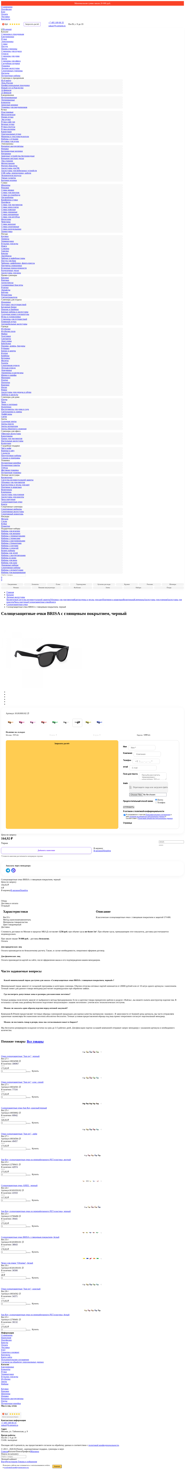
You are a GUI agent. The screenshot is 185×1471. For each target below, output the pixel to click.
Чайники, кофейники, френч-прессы (18, 263)
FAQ (3, 1350)
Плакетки (5, 526)
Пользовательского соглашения (158, 815)
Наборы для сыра (9, 563)
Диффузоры (6, 414)
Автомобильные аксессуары (14, 324)
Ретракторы (6, 295)
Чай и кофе (6, 448)
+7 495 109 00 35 (56, 22)
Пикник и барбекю (10, 309)
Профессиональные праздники (15, 85)
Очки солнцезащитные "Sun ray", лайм (19, 1134)
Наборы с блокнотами (11, 543)
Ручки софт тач (8, 122)
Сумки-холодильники (11, 229)
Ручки (58, 584)
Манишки (5, 377)
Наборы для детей (9, 553)
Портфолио (6, 9)
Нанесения (6, 1338)
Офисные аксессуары (11, 433)
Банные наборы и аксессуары (14, 312)
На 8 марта (6, 80)
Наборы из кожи (8, 558)
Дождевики (6, 370)
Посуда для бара (8, 261)
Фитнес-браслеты (9, 166)
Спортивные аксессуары (12, 511)
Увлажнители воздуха (11, 175)
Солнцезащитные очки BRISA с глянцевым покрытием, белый (30, 1237)
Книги (4, 504)
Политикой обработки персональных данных (155, 818)
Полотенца (6, 407)
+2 (101, 1052)
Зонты (108, 588)
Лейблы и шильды (9, 394)
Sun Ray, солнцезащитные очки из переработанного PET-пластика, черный (36, 1211)
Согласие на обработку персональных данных (22, 1362)
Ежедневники (12, 584)
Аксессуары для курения (12, 494)
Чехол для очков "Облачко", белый (17, 1263)
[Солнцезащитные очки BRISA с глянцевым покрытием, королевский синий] (99, 723)
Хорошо (57, 1466)
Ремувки (5, 280)
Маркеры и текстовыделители (15, 136)
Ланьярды (5, 290)
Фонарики (6, 302)
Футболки (5, 329)
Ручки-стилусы (8, 127)
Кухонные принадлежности (14, 268)
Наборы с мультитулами (12, 570)
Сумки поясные (8, 209)
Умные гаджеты (8, 178)
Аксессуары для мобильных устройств (19, 170)
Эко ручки (6, 119)
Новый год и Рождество (12, 88)
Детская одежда (8, 368)
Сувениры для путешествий (14, 319)
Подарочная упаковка (11, 472)
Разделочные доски (10, 270)
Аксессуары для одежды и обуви (16, 392)
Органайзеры (7, 197)
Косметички (6, 477)
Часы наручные (8, 499)
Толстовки (6, 336)
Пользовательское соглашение (15, 1359)
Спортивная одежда (10, 365)
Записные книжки (9, 105)
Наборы (138, 588)
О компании (6, 7)
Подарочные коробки (11, 463)
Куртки (4, 353)
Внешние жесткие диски (12, 158)
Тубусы (4, 468)
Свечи (4, 416)
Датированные (8, 100)
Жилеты (5, 360)
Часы (3, 402)
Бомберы (5, 355)
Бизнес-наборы (8, 550)
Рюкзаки (5, 187)
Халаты (4, 363)
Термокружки (7, 241)
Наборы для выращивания (13, 572)
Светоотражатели (9, 297)
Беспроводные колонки (12, 151)
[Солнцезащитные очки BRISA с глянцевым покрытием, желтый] (88, 723)
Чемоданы (6, 222)
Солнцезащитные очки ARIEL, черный (19, 1185)
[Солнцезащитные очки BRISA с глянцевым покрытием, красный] (44, 723)
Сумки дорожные (9, 212)
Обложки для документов (13, 482)
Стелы (4, 521)
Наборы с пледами (9, 545)
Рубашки (5, 348)
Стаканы (5, 248)
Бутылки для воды (9, 243)
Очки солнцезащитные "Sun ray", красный (20, 1289)
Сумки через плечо (10, 207)
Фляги (4, 246)
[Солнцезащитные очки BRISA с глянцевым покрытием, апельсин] (11, 723)
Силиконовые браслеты (12, 285)
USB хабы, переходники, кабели (16, 173)
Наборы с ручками (9, 139)
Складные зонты (9, 421)
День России (7, 83)
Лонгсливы (6, 341)
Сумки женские (8, 224)
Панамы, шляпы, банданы (13, 346)
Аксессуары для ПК (10, 168)
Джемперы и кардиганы (12, 373)
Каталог (10, 595)
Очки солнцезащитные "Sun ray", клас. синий (22, 1082)
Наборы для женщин (10, 533)
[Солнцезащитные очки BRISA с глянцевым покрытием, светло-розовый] (33, 723)
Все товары (35, 1041)
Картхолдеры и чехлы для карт (15, 485)
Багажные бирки (9, 307)
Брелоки (5, 278)
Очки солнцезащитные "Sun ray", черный (20, 1056)
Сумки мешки (7, 190)
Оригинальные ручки (11, 134)
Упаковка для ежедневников (14, 107)
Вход (3, 1461)
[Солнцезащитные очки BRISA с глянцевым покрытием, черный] (77, 723)
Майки (4, 334)
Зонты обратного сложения (13, 429)
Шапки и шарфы (9, 375)
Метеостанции (8, 163)
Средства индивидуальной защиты (17, 480)
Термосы (5, 239)
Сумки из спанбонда (10, 195)
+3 (101, 1233)
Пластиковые (7, 112)
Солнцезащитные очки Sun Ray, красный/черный (24, 1108)
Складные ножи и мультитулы (15, 314)
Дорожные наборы (9, 565)
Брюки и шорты (8, 351)
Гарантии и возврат (10, 1352)
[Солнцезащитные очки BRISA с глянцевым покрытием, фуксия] (22, 723)
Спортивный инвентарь (12, 514)
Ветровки (5, 358)
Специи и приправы (10, 458)
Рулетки (5, 287)
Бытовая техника (9, 180)
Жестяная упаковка (10, 470)
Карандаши (6, 131)
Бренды (4, 1342)
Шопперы (5, 185)
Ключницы (6, 492)
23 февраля (6, 92)
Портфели (5, 202)
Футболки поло (8, 331)
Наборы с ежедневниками (13, 541)
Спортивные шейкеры (11, 509)
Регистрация (11, 1461)
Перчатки (5, 382)
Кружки (5, 236)
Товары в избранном (27, 1461)
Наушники (6, 153)
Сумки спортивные (10, 226)
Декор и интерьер (9, 404)
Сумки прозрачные (10, 214)
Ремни (4, 390)
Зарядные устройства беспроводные (18, 156)
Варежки (5, 385)
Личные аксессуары (16, 597)
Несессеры (6, 219)
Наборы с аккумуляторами (13, 555)
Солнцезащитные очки (11, 502)
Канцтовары (7, 436)
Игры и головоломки (11, 317)
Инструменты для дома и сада (15, 409)
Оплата (4, 14)
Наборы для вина (9, 560)
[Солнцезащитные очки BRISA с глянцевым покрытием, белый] (66, 723)
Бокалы (4, 253)
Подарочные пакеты (10, 465)
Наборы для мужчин (10, 531)
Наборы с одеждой (9, 548)
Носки (4, 387)
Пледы (4, 399)
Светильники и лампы (11, 412)
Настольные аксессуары (12, 441)
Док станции (7, 161)
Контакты (5, 19)
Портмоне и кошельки (11, 487)
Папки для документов (11, 438)
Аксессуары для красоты (12, 497)
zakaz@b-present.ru (57, 26)
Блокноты (5, 102)
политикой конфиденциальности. (16, 1467)
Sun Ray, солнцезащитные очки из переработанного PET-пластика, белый (35, 1315)
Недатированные (9, 97)
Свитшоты (6, 338)
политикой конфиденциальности (103, 1445)
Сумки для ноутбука (10, 217)
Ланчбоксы (6, 256)
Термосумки (6, 231)
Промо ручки (7, 117)
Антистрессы (7, 282)
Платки (4, 380)
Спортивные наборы (10, 567)
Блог (3, 12)
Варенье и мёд (7, 450)
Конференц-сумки (9, 200)
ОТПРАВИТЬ (128, 807)
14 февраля (6, 90)
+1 (101, 1103)
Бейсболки (6, 343)
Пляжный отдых (8, 321)
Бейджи (4, 292)
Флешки (5, 148)
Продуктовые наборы (11, 455)
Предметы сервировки (11, 265)
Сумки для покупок (10, 192)
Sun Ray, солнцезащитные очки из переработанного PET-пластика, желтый (36, 1159)
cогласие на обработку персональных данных (147, 816)
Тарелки (5, 251)
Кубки (4, 524)
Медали (4, 519)
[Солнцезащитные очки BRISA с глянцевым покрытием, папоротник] (55, 723)
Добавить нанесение (46, 850)
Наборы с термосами (10, 538)
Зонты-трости (7, 424)
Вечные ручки (7, 124)
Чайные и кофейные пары (13, 258)
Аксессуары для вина (11, 273)
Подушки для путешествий (13, 304)
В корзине (102, 851)
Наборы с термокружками (13, 536)
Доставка (5, 16)
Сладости (5, 453)
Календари (6, 443)
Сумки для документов (11, 204)
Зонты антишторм (9, 426)
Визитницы (6, 489)
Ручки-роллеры (8, 129)
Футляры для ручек (10, 141)
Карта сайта (6, 1357)
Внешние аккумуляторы (12, 146)
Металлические (8, 114)
